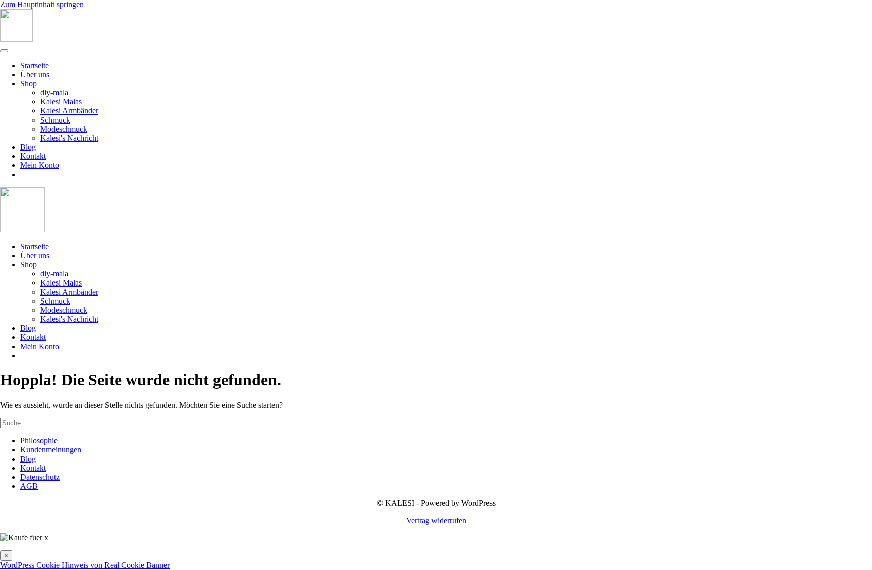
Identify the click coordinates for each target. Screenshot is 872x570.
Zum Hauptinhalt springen (42, 4)
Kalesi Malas (61, 101)
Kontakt (33, 156)
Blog (28, 147)
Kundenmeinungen (50, 449)
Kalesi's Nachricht (69, 138)
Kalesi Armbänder (69, 110)
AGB (29, 486)
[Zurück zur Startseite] (16, 39)
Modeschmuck (63, 129)
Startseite (34, 65)
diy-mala (54, 92)
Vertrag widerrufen (436, 520)
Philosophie (39, 440)
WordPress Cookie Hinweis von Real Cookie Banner (85, 565)
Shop (28, 83)
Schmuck (55, 120)
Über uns (34, 74)
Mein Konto (39, 165)
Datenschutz (40, 477)
